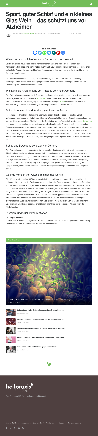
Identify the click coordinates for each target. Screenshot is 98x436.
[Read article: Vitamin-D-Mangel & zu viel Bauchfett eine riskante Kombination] (11, 340)
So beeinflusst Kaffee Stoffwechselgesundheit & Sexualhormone (40, 310)
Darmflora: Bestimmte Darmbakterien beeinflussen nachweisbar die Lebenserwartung (39, 299)
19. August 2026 (23, 341)
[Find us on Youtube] (19, 428)
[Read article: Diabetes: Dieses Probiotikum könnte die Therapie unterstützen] (11, 321)
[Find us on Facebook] (6, 428)
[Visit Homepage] (49, 3)
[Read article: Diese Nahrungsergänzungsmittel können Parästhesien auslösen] (11, 330)
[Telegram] (49, 53)
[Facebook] (35, 53)
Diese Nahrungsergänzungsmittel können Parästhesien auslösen (41, 328)
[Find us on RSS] (23, 428)
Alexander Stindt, (28, 33)
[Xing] (54, 53)
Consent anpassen (74, 423)
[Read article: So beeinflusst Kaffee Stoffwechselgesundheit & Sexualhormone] (11, 312)
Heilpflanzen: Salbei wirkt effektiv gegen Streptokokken (37, 347)
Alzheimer (41, 98)
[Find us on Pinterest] (14, 428)
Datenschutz (37, 423)
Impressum (25, 423)
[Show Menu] (7, 3)
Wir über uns (50, 423)
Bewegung (87, 121)
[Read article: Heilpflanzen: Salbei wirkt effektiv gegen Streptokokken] (11, 349)
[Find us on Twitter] (10, 428)
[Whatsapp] (44, 53)
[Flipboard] (58, 53)
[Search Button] (91, 3)
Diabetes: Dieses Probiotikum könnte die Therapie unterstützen (40, 319)
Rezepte (61, 423)
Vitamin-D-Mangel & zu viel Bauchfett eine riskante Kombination (40, 337)
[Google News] (63, 53)
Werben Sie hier (11, 423)
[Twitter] (40, 53)
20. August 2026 (14, 302)
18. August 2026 (23, 350)
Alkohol (61, 101)
